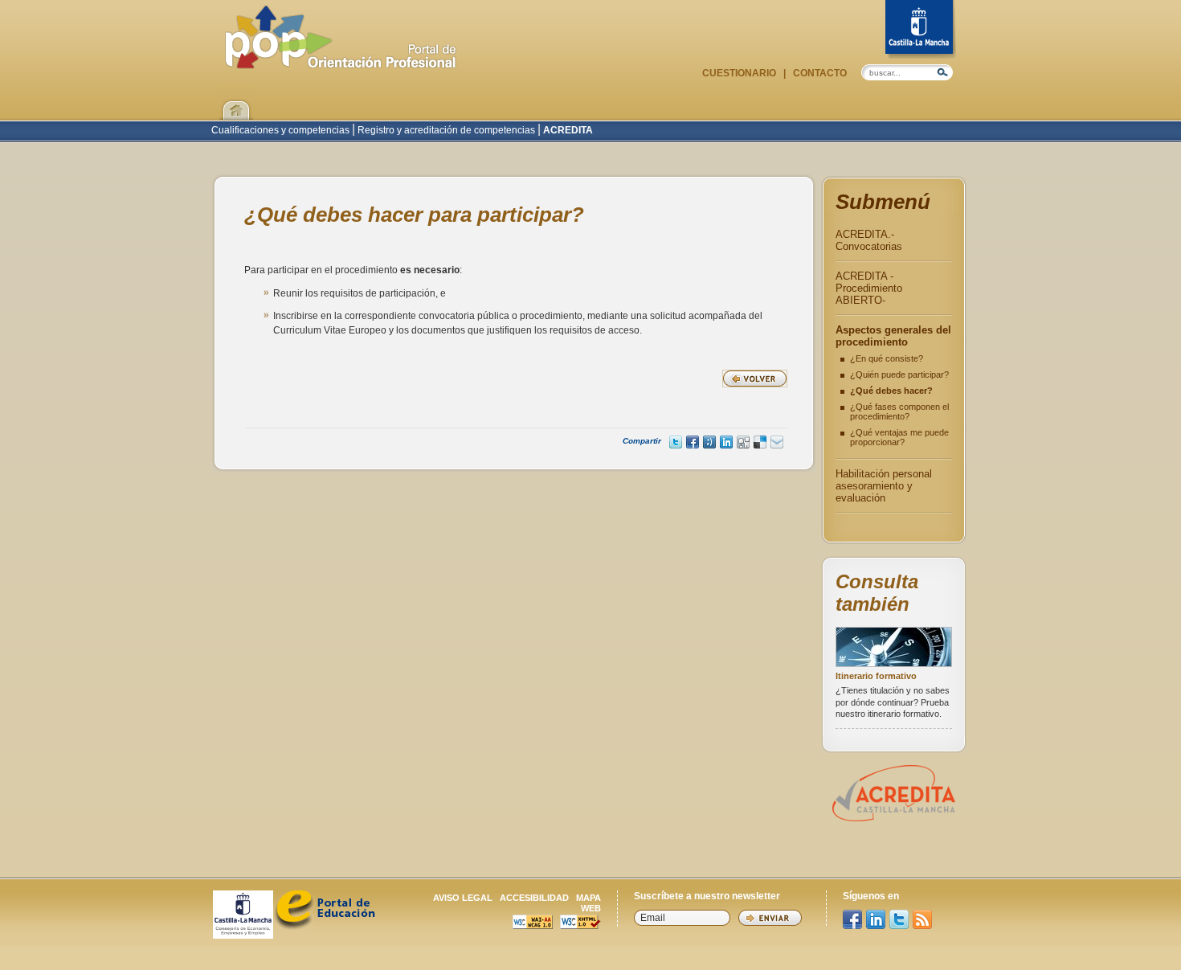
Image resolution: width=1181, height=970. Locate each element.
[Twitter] (899, 919)
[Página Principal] (340, 60)
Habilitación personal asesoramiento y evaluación (884, 486)
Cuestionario (740, 73)
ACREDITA (567, 130)
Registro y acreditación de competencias (446, 130)
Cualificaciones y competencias (281, 130)
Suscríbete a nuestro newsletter (707, 896)
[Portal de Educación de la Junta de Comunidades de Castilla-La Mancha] (324, 926)
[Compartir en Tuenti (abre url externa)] (709, 442)
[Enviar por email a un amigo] (776, 442)
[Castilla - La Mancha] (920, 29)
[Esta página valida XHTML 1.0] (580, 924)
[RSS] (922, 919)
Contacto (819, 73)
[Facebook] (852, 919)
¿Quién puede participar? (899, 374)
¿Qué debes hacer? (891, 390)
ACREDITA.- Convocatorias (869, 240)
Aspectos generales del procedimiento (893, 336)
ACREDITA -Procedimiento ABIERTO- (869, 288)
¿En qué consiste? (886, 358)
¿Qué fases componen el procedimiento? (899, 411)
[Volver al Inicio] (236, 100)
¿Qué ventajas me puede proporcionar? (899, 437)
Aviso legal (462, 897)
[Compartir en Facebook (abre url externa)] (692, 442)
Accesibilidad (534, 897)
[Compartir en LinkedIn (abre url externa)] (726, 442)
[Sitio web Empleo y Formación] (243, 934)
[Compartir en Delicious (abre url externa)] (760, 442)
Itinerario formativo (876, 676)
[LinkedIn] (875, 919)
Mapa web (588, 903)
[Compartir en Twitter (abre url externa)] (675, 442)
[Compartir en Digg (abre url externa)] (743, 442)
